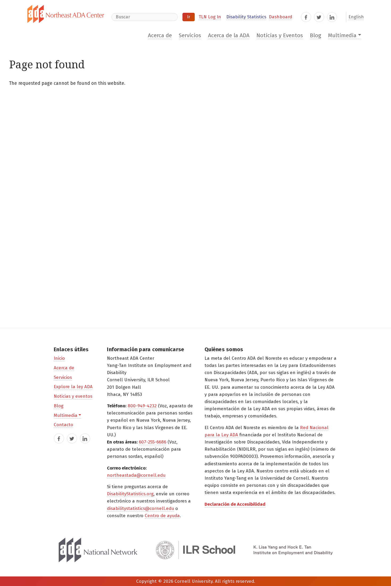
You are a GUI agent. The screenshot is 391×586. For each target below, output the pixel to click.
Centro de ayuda (162, 515)
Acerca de (160, 35)
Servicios (190, 35)
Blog (315, 35)
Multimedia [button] (342, 35)
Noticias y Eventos (279, 35)
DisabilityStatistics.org (130, 494)
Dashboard (280, 17)
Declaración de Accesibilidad (235, 504)
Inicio (59, 358)
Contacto (63, 425)
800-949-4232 (142, 406)
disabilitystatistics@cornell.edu (140, 508)
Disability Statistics (246, 17)
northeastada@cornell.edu (136, 475)
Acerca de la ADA (228, 35)
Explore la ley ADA (73, 387)
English (356, 17)
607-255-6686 (152, 442)
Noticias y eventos (73, 396)
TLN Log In (210, 17)
